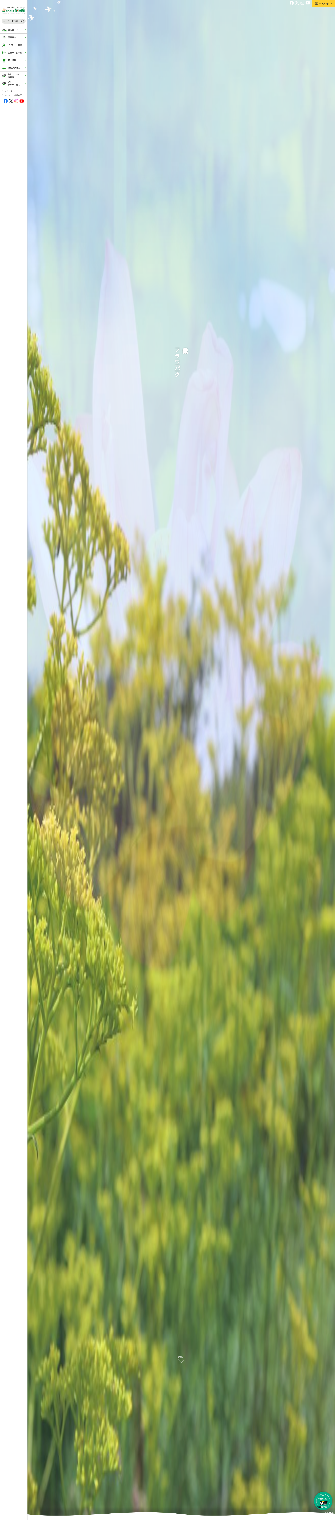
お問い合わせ (10, 91)
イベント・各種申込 (13, 95)
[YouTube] (21, 101)
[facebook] (5, 101)
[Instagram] (16, 101)
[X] (11, 101)
